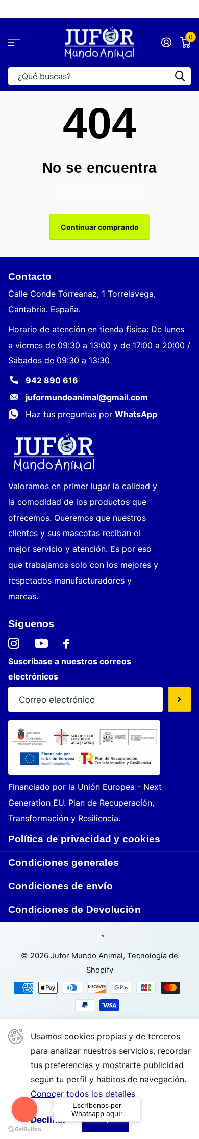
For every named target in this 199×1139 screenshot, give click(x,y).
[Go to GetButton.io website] (24, 1129)
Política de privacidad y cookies (84, 839)
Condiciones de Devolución (74, 909)
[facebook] (66, 644)
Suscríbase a (179, 699)
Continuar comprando (100, 227)
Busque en (179, 76)
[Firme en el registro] (166, 42)
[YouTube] (41, 643)
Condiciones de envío (60, 886)
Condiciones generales (63, 862)
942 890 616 (52, 380)
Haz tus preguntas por (91, 414)
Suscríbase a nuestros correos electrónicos (69, 669)
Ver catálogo (14, 42)
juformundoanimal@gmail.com (87, 397)
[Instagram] (13, 643)
